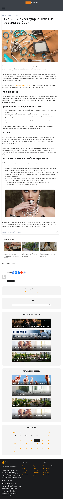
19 (26, 446)
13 (31, 443)
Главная (45, 466)
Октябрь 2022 (17, 432)
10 (15, 443)
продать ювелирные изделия (22, 85)
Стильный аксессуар (15, 232)
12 (26, 443)
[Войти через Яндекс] (21, 272)
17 (15, 446)
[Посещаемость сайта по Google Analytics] (5, 463)
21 (37, 446)
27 (31, 448)
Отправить (10, 281)
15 (42, 443)
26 (26, 448)
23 (48, 446)
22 (42, 446)
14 (37, 443)
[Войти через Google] (24, 272)
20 (31, 446)
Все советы (46, 468)
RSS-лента (46, 475)
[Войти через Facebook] (19, 272)
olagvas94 (26, 27)
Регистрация (29, 292)
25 (20, 448)
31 (15, 451)
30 (48, 448)
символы (5, 232)
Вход (36, 292)
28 (37, 448)
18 (20, 446)
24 (15, 448)
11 (20, 443)
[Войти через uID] (13, 272)
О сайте (45, 470)
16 (48, 443)
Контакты (46, 472)
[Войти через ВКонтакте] (16, 272)
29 (42, 448)
